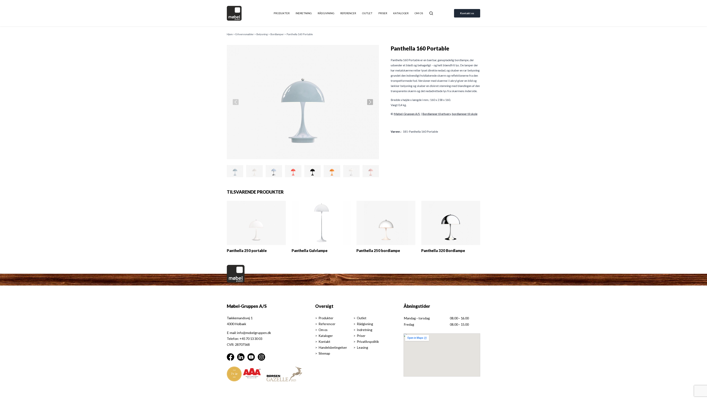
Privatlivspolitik (368, 342)
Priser (382, 13)
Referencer (348, 13)
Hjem (230, 34)
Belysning (262, 34)
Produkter (282, 13)
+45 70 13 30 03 (251, 339)
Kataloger (401, 13)
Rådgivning (326, 13)
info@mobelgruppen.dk (254, 333)
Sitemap (324, 353)
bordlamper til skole (464, 114)
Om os (418, 13)
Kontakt (324, 342)
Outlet (367, 13)
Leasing (362, 347)
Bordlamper (277, 34)
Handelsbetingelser (333, 347)
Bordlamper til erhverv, (436, 114)
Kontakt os (467, 13)
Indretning (304, 13)
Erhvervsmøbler (244, 34)
